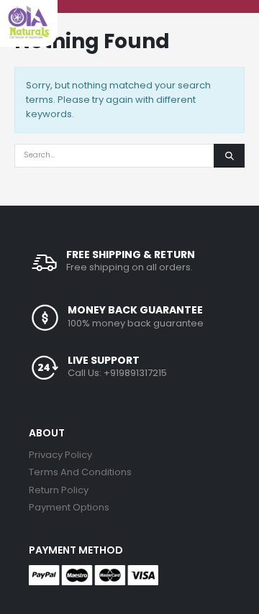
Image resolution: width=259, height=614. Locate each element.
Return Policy (58, 490)
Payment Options (69, 507)
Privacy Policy (60, 455)
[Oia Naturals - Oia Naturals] (28, 22)
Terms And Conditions (80, 472)
